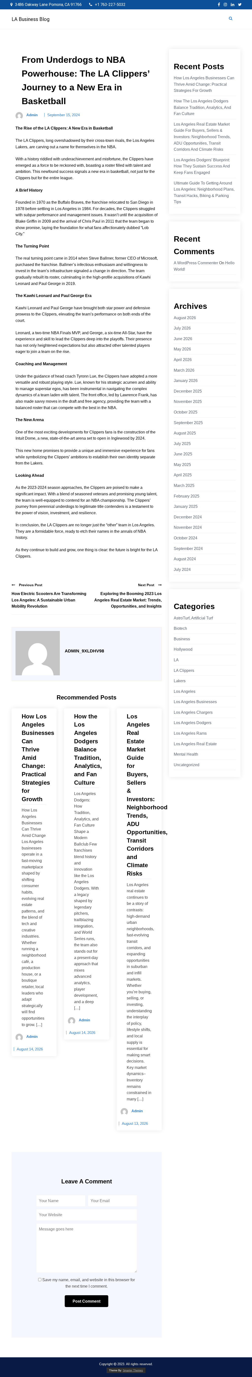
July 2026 (182, 328)
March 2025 (184, 485)
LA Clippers (184, 670)
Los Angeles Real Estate (195, 744)
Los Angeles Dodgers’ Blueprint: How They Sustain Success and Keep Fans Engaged (202, 166)
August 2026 (185, 318)
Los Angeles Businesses (195, 702)
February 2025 (186, 496)
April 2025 (183, 475)
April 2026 (183, 360)
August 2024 (185, 559)
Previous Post (30, 585)
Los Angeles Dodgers (192, 723)
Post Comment (86, 1301)
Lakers (180, 681)
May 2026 (182, 349)
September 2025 (188, 423)
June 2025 (183, 454)
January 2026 (186, 381)
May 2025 (182, 465)
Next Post (146, 585)
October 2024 (185, 538)
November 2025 (188, 401)
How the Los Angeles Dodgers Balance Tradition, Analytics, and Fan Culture (202, 107)
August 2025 (185, 433)
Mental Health (186, 754)
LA (176, 660)
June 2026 (183, 339)
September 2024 (188, 549)
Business (182, 639)
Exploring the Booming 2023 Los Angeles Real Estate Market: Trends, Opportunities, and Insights (128, 600)
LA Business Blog (30, 19)
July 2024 (182, 569)
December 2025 (188, 391)
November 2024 (188, 527)
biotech (180, 628)
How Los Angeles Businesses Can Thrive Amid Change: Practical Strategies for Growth (204, 84)
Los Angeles (184, 691)
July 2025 (182, 444)
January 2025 (186, 506)
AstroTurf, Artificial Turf (193, 618)
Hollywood (183, 649)
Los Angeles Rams (190, 733)
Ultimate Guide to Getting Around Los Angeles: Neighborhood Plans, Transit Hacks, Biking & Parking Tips (204, 192)
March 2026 (184, 370)
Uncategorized (186, 765)
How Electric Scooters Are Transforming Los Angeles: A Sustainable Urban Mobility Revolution (49, 600)
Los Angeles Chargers (193, 712)
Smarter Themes (133, 1370)
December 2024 (188, 517)
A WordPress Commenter (196, 263)
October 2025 (185, 412)
